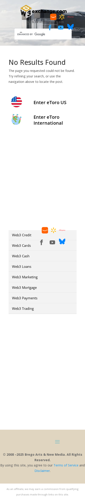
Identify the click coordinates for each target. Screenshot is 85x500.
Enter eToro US (50, 102)
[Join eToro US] (16, 106)
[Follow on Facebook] (50, 27)
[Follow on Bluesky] (70, 28)
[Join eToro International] (16, 123)
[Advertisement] (42, 178)
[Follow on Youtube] (60, 27)
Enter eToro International (48, 120)
